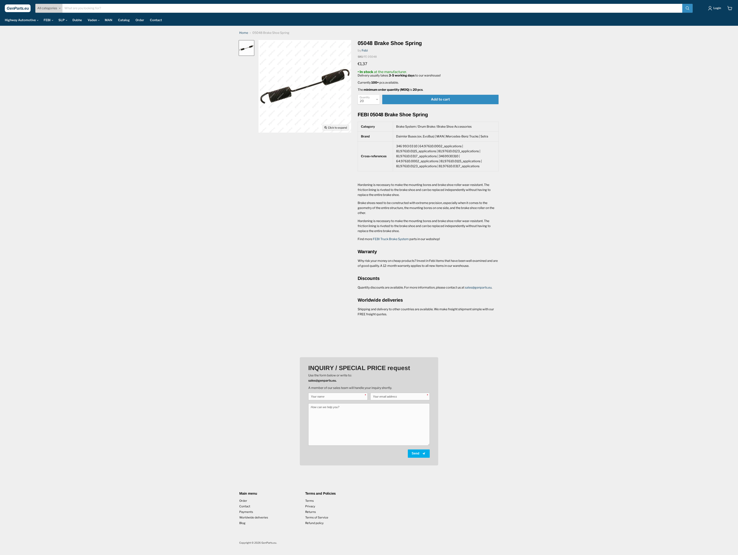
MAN (108, 20)
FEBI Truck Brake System (391, 239)
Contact (156, 20)
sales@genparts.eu (478, 287)
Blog (242, 523)
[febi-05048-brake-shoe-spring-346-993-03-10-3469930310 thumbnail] (246, 48)
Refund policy (314, 523)
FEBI (47, 20)
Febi (365, 50)
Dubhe (77, 20)
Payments (246, 512)
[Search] (687, 8)
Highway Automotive (20, 20)
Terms (309, 501)
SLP (61, 20)
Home (243, 33)
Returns (310, 512)
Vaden (92, 20)
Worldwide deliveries (253, 517)
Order (139, 20)
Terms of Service (316, 517)
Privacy (310, 506)
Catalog (124, 20)
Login (717, 8)
